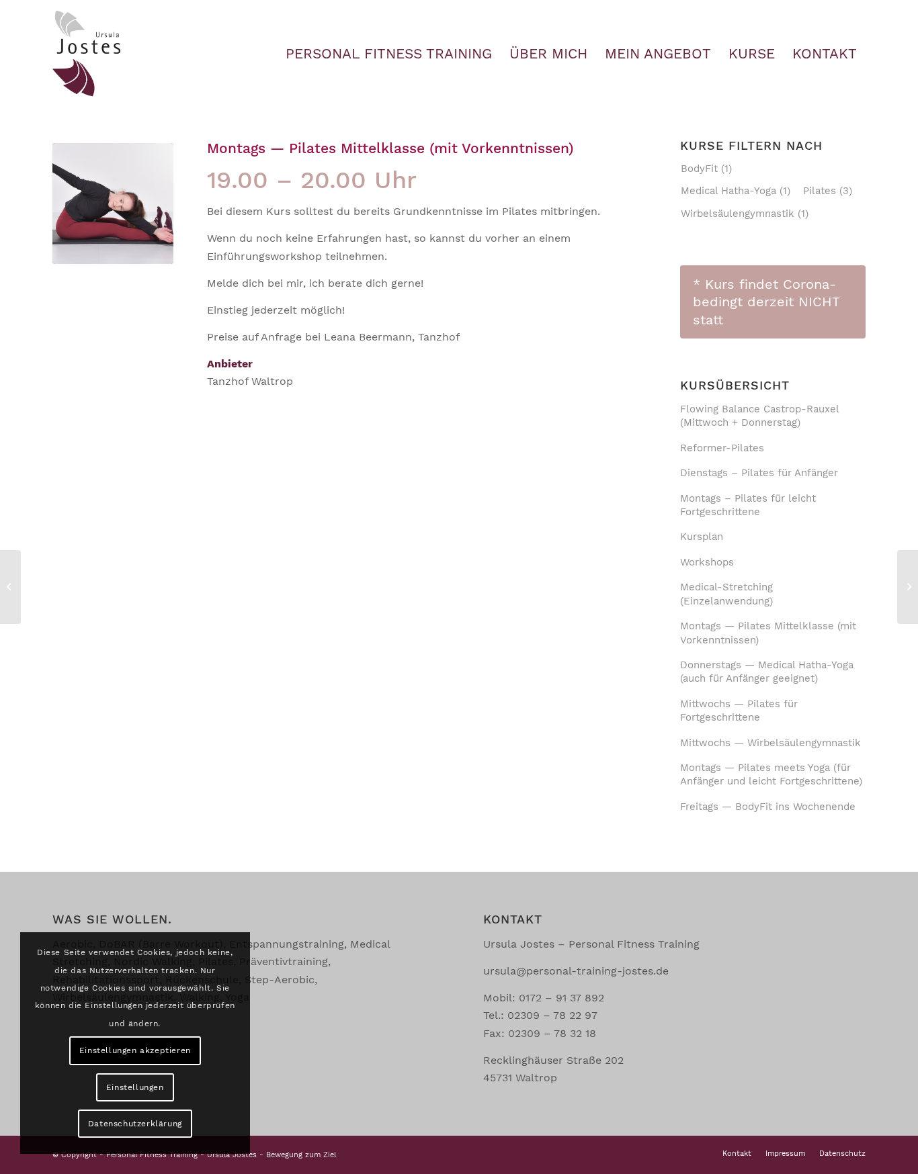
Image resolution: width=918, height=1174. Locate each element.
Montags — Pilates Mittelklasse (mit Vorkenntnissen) (390, 148)
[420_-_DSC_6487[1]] (112, 203)
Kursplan (701, 537)
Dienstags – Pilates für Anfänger (759, 473)
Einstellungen (135, 1087)
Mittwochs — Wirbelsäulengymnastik (770, 743)
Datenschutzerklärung (135, 1123)
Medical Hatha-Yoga (735, 191)
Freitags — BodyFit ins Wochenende (768, 807)
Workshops (707, 562)
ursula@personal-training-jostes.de (576, 970)
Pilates (827, 191)
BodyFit (706, 169)
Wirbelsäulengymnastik (744, 214)
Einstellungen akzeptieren (135, 1050)
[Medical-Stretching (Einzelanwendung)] (907, 587)
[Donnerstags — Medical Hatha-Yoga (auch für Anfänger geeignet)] (10, 587)
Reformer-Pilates (722, 448)
